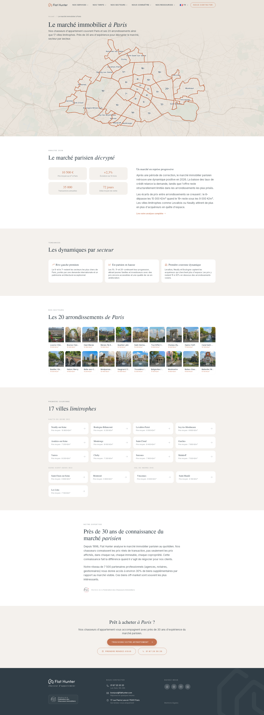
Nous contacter (203, 5)
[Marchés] (9, 76)
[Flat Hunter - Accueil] (58, 5)
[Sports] (9, 93)
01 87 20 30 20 (154, 651)
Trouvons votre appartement (130, 642)
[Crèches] (9, 66)
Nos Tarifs (98, 5)
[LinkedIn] (187, 686)
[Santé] (9, 71)
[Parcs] (9, 83)
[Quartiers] (9, 110)
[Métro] (9, 39)
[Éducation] (9, 61)
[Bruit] (9, 105)
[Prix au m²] (9, 101)
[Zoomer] (9, 118)
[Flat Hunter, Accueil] (61, 681)
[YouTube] (181, 686)
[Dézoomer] (9, 123)
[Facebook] (167, 686)
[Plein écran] (9, 128)
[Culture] (9, 88)
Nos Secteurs (118, 5)
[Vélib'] (9, 53)
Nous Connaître (140, 5)
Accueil (51, 16)
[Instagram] (174, 686)
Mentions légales (171, 703)
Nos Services (79, 5)
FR (183, 5)
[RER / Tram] (9, 44)
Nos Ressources (164, 5)
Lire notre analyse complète (149, 213)
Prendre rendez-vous (118, 651)
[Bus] (9, 48)
